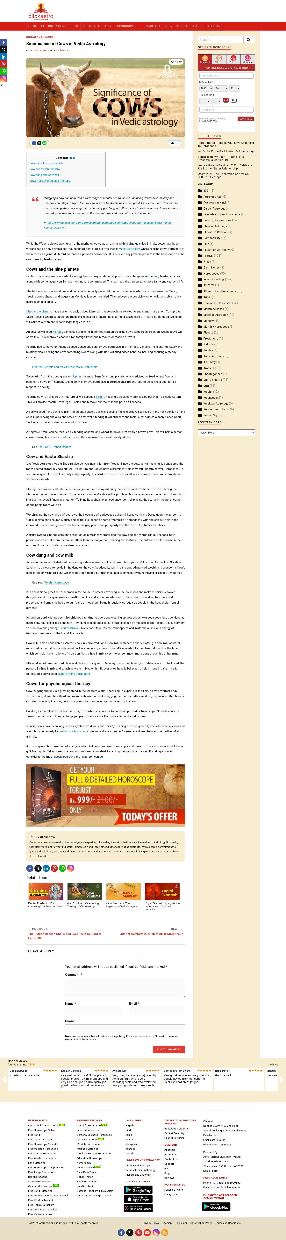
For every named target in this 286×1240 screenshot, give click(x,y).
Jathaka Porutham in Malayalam (95, 1190)
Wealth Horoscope (56, 582)
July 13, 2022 (41, 50)
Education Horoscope (89, 1158)
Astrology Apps (190, 26)
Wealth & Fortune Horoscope (94, 1153)
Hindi (128, 1130)
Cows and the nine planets (46, 163)
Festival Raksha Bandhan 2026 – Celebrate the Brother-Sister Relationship (225, 167)
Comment (73, 974)
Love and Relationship (218, 303)
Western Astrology (216, 409)
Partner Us (170, 1154)
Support (169, 1163)
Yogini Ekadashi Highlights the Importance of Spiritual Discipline (162, 906)
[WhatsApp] (44, 143)
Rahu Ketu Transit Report (54, 447)
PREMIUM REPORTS (89, 1120)
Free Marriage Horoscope (43, 1148)
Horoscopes (126, 26)
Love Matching (37, 1162)
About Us (169, 1149)
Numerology (84, 1162)
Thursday (210, 362)
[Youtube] (147, 1232)
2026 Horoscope (87, 1139)
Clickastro (64, 50)
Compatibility (212, 238)
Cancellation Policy (201, 1222)
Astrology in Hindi (215, 202)
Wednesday (211, 397)
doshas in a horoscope (73, 731)
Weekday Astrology (216, 403)
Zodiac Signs (212, 415)
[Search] (249, 39)
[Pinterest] (54, 868)
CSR (206, 244)
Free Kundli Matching (40, 1190)
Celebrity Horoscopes (59, 26)
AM (226, 100)
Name (70, 1003)
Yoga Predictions (87, 1181)
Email (134, 1003)
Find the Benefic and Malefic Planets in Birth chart (64, 367)
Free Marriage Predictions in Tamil (48, 1195)
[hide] (72, 158)
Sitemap (167, 1222)
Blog (167, 1173)
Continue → (246, 119)
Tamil (128, 1134)
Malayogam (171, 1194)
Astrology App (213, 196)
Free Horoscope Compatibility (45, 1167)
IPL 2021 (209, 285)
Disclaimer (181, 1222)
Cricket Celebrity (174, 1133)
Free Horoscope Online (41, 1130)
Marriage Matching (87, 1148)
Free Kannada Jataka (40, 1214)
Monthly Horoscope (216, 326)
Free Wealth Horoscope (42, 1158)
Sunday (208, 350)
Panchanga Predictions (41, 1172)
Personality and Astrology (140, 1170)
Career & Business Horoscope (94, 1134)
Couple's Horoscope (89, 1125)
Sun (156, 276)
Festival (208, 256)
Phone (70, 1021)
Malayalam (131, 1144)
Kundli (207, 297)
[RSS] (164, 1232)
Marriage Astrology (216, 315)
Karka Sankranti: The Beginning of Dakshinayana (121, 905)
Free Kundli (34, 1134)
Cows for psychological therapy (49, 181)
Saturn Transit (85, 1176)
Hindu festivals (68, 628)
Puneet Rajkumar (174, 1137)
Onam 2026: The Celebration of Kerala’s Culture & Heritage (223, 175)
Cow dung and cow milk (44, 175)
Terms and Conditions (228, 1222)
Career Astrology (214, 208)
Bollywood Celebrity (176, 1128)
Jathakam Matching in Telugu (94, 1195)
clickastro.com (209, 121)
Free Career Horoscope (42, 1153)
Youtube (215, 26)
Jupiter (76, 376)
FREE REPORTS (38, 1120)
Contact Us (171, 1159)
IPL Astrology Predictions (220, 291)
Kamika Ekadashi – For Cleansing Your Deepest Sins (45, 905)
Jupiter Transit (85, 1167)
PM (234, 100)
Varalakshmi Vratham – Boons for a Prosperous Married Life (221, 158)
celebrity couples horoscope (222, 214)
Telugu (129, 1139)
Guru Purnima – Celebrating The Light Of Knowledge (83, 905)
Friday (207, 261)
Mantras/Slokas (214, 309)
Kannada (130, 1148)
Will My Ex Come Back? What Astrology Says (226, 151)
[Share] (1, 85)
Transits (209, 368)
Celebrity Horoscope (40, 1186)
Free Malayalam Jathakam (43, 1209)
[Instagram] (70, 868)
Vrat (206, 386)
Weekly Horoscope (39, 1181)
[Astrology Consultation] (217, 1211)
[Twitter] (39, 143)
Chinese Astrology (215, 226)
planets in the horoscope (74, 674)
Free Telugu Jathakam (41, 1204)
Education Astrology (217, 250)
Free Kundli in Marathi (40, 1200)
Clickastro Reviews (216, 232)
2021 (207, 190)
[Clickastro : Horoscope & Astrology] (139, 1212)
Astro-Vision (46, 1222)
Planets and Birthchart (138, 1174)
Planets (208, 332)
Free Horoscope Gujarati (42, 1144)
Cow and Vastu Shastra (44, 169)
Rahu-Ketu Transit (87, 1172)
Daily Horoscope (37, 1176)
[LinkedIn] (46, 868)
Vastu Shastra (213, 380)
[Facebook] (34, 143)
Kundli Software (173, 1189)
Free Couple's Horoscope (43, 1125)
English (129, 1125)
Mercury (58, 331)
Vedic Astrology (129, 249)
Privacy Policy (151, 1222)
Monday (209, 321)
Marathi (129, 1153)
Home (32, 26)
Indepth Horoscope (88, 1130)
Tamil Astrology (159, 26)
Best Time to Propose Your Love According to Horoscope (226, 144)
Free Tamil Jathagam (40, 1139)
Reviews (169, 1177)
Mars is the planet (38, 311)
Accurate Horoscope (137, 1165)
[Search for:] (226, 39)
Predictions (211, 338)
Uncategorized (213, 374)
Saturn (100, 396)
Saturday (209, 344)
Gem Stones (212, 267)
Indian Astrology (96, 26)
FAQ (166, 1168)
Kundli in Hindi (85, 1186)
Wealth (208, 391)
